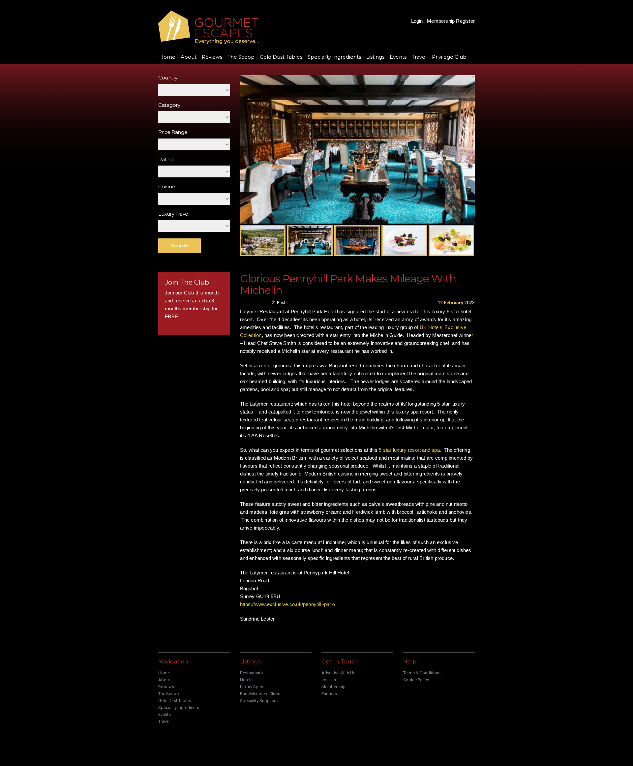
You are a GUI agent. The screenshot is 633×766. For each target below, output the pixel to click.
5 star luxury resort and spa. (410, 450)
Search (179, 246)
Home (167, 57)
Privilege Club (449, 57)
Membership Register (451, 21)
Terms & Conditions (421, 672)
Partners (329, 693)
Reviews (212, 57)
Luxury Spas (251, 686)
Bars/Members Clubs (260, 693)
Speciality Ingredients (334, 57)
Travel (419, 57)
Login (417, 21)
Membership (333, 686)
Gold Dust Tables (281, 57)
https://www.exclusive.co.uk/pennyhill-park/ (288, 604)
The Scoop (241, 57)
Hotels (246, 679)
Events (398, 57)
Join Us (328, 679)
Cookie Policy (416, 679)
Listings (375, 57)
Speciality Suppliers (259, 700)
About (188, 57)
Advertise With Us (338, 672)
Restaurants (251, 672)
